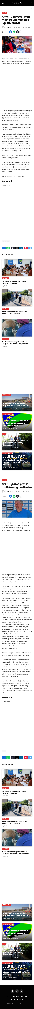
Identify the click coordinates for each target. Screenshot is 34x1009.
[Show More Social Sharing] (20, 31)
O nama (7, 997)
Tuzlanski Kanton (8, 414)
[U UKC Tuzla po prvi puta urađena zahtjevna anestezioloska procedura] (17, 328)
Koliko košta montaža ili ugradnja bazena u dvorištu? (16, 404)
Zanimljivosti (6, 394)
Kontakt (24, 997)
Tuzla (4, 434)
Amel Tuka (6, 241)
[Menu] (3, 3)
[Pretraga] (31, 3)
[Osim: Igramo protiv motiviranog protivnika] (17, 509)
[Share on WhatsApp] (14, 31)
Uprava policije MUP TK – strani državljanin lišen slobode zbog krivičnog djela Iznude (16, 461)
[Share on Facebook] (10, 31)
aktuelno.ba (10, 27)
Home (3, 8)
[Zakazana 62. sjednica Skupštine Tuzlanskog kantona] (17, 267)
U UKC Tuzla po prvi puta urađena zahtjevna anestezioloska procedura (15, 343)
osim (4, 751)
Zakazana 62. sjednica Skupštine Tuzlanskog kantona (14, 282)
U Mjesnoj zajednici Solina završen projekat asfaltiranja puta (14, 313)
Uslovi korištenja (17, 999)
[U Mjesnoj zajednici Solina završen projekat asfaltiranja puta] (17, 297)
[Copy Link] (17, 31)
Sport (4, 12)
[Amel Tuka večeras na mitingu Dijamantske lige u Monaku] (17, 44)
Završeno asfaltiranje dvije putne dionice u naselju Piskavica (15, 442)
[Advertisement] (17, 88)
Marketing (15, 997)
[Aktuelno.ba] (17, 3)
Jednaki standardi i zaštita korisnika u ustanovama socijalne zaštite (15, 423)
